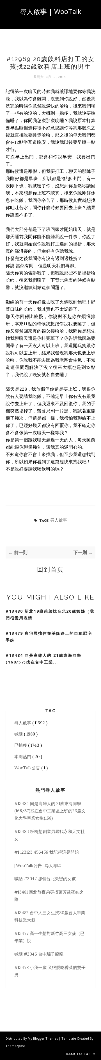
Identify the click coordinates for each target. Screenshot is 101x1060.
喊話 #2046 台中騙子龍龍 (38, 954)
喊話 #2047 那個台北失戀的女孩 (45, 878)
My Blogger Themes (43, 1038)
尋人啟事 (58, 520)
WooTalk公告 (27, 767)
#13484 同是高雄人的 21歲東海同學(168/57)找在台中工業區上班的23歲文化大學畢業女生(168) (50, 811)
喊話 (19, 734)
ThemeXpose (16, 1046)
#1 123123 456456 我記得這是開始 (46, 852)
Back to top (79, 1054)
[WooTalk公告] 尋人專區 (37, 865)
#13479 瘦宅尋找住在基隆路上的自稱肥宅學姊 (49, 637)
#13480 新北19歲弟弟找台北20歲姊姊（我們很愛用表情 (50, 614)
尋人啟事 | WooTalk (50, 11)
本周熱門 (23, 756)
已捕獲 (21, 745)
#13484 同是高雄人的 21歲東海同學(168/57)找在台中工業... (43, 659)
